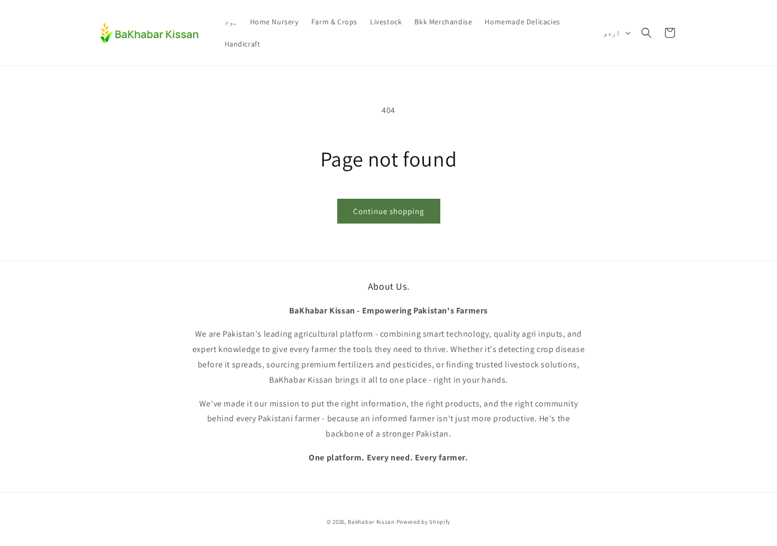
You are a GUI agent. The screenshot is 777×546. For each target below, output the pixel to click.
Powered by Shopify (423, 521)
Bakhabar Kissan (371, 521)
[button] (646, 32)
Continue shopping (388, 211)
